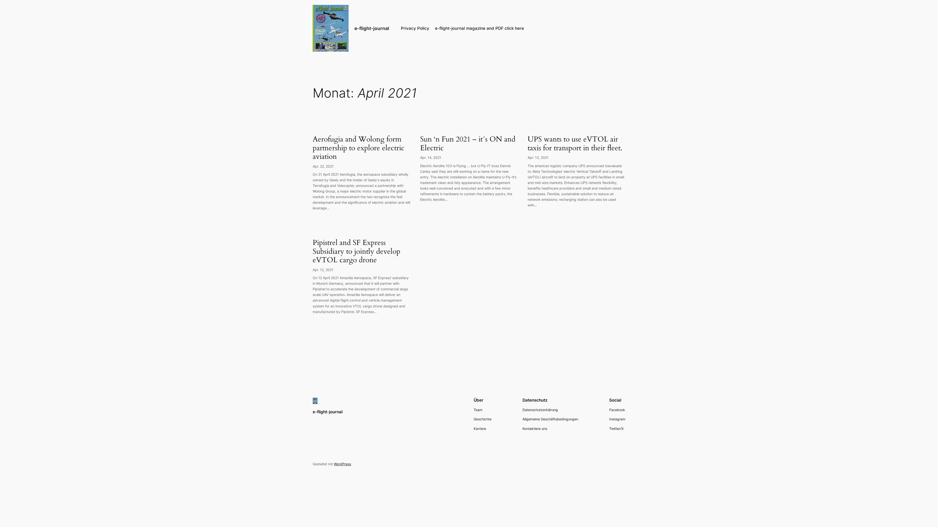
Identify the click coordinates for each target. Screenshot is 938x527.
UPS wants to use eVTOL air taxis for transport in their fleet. (575, 143)
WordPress (342, 464)
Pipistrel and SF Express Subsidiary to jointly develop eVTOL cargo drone (356, 252)
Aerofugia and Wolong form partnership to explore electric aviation (359, 148)
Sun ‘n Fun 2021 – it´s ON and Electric (467, 143)
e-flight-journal (371, 28)
